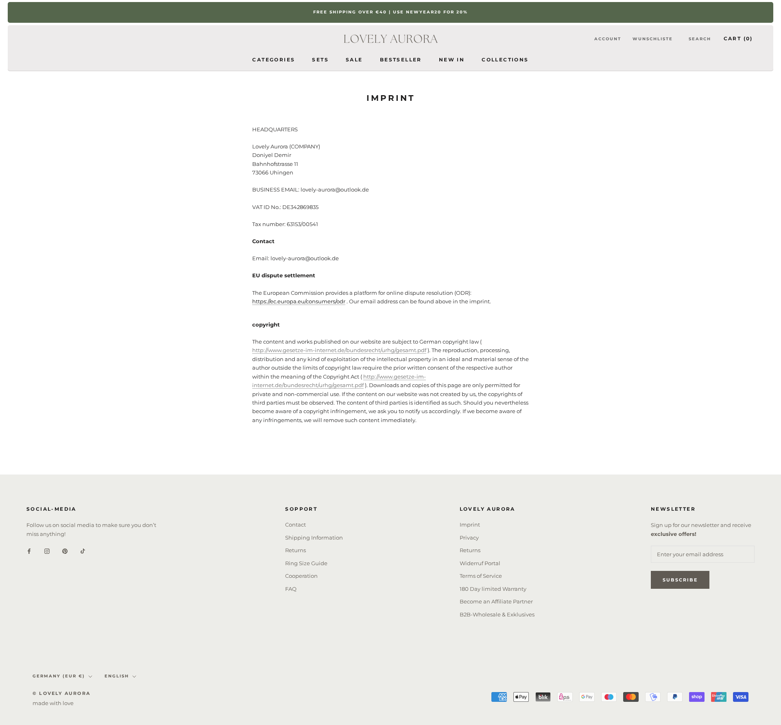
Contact (295, 524)
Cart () (738, 38)
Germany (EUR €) (59, 676)
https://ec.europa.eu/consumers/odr (298, 301)
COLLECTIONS (505, 59)
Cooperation (301, 576)
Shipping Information (314, 537)
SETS (320, 59)
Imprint (470, 524)
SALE (354, 59)
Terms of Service (481, 576)
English (117, 676)
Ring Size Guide (306, 563)
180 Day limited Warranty (493, 589)
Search (700, 38)
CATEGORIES (273, 59)
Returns (295, 550)
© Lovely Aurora (61, 693)
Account (607, 38)
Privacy (469, 537)
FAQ (291, 589)
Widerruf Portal (480, 563)
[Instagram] (47, 550)
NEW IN (452, 59)
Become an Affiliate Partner (496, 601)
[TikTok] (82, 550)
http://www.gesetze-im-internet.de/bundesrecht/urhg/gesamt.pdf (339, 350)
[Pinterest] (65, 550)
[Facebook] (29, 550)
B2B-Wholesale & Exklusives (497, 614)
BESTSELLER (401, 59)
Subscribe (680, 580)
